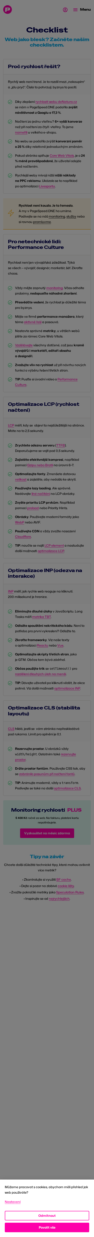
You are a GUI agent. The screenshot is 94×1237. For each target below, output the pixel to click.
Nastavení (13, 1202)
